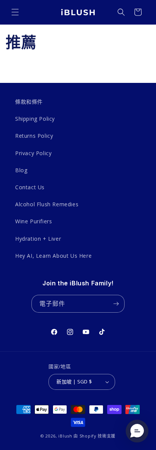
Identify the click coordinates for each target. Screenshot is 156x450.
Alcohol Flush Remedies (46, 204)
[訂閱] (116, 304)
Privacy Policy (33, 153)
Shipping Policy (35, 118)
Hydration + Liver (38, 238)
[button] (15, 12)
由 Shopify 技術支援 (94, 436)
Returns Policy (34, 135)
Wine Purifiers (33, 221)
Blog (21, 170)
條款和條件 (29, 101)
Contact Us (30, 187)
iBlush (65, 436)
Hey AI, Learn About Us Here (53, 255)
